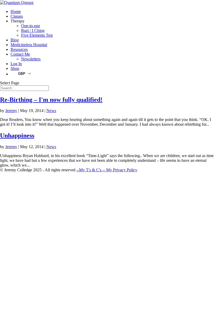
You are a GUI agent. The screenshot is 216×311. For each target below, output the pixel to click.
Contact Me (20, 54)
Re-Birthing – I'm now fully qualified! (51, 99)
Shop (15, 68)
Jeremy (11, 110)
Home (16, 11)
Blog (15, 40)
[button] (21, 73)
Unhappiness (17, 135)
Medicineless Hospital (29, 44)
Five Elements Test (37, 35)
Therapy (17, 21)
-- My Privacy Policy (119, 170)
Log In (16, 63)
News (51, 110)
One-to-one (30, 25)
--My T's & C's (89, 170)
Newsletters (31, 59)
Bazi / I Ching (33, 30)
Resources (19, 49)
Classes (17, 16)
